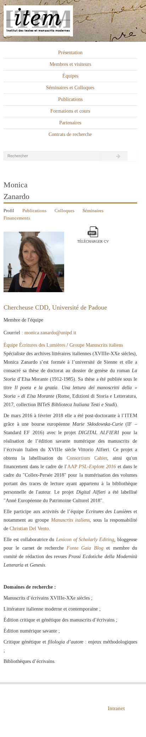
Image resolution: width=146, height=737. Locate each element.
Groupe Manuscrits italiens (96, 345)
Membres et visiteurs (70, 64)
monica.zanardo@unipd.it (50, 332)
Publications (70, 99)
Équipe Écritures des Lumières (34, 345)
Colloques (64, 210)
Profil (9, 210)
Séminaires (93, 210)
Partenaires (70, 122)
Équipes (70, 76)
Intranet (116, 708)
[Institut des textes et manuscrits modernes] (73, 21)
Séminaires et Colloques (70, 87)
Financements (17, 218)
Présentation (70, 52)
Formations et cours (70, 111)
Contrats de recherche (70, 134)
